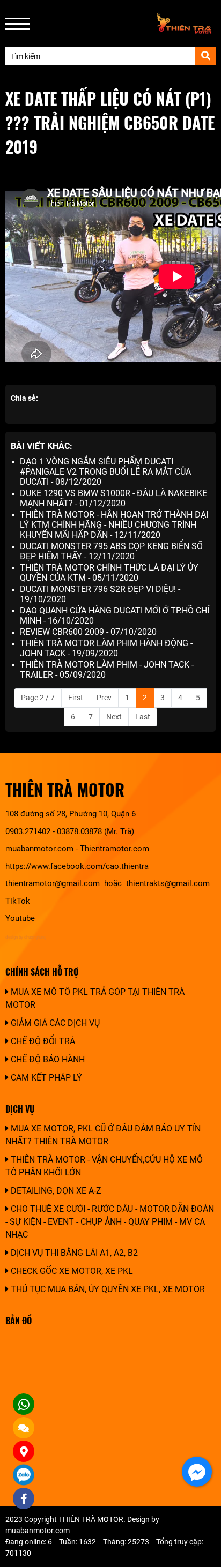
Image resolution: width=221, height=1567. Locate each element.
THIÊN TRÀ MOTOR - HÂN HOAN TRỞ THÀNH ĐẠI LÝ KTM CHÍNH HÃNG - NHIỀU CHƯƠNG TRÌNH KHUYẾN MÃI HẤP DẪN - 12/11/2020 (114, 524)
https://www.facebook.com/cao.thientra (77, 866)
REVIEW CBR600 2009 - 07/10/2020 (88, 632)
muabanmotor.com (39, 848)
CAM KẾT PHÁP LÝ (45, 1078)
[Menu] (17, 24)
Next (114, 717)
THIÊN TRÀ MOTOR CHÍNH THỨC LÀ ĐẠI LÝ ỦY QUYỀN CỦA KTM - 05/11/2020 (109, 573)
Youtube (20, 918)
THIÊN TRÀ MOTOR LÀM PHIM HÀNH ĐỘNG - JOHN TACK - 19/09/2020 (106, 648)
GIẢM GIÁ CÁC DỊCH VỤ (54, 1023)
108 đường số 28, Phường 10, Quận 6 (70, 814)
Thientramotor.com (114, 848)
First (75, 697)
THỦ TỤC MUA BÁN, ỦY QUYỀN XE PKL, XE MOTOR (107, 1289)
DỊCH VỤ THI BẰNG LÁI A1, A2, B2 (73, 1253)
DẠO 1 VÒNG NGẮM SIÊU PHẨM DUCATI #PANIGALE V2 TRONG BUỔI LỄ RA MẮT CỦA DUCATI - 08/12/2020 (105, 471)
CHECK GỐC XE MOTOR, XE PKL (71, 1271)
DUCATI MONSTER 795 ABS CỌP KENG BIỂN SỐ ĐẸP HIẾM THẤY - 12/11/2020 (111, 551)
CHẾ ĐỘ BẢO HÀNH (47, 1059)
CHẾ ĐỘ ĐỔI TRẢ (42, 1041)
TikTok (18, 901)
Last (142, 717)
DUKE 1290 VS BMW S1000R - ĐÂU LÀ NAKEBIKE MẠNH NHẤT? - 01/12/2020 (113, 498)
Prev (104, 697)
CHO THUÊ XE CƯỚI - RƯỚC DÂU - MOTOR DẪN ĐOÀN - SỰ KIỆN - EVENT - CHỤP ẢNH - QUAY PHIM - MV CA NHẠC (109, 1222)
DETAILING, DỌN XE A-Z (55, 1191)
